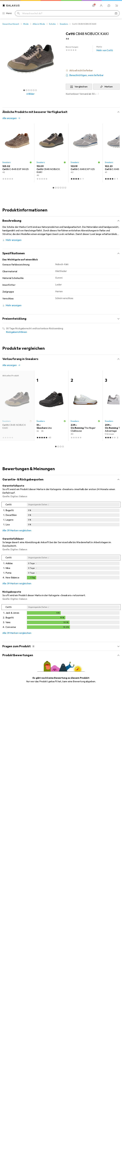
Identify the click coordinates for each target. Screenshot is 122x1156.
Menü (9, 13)
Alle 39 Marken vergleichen (16, 530)
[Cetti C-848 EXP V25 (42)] (85, 153)
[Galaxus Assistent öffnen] (109, 5)
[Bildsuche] (116, 13)
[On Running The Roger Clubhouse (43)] (85, 406)
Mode (26, 24)
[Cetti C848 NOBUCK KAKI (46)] (51, 153)
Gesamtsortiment (10, 24)
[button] (93, 70)
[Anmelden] (101, 6)
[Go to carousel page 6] (65, 187)
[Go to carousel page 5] (63, 187)
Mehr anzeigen (13, 240)
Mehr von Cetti (104, 49)
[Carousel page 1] (53, 187)
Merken (108, 86)
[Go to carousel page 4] (60, 187)
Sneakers (64, 24)
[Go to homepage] (11, 5)
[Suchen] (18, 13)
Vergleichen (81, 86)
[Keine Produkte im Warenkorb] (116, 5)
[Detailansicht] (61, 515)
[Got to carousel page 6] (36, 90)
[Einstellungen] (93, 5)
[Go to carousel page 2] (56, 187)
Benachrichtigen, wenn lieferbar (86, 75)
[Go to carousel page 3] (58, 187)
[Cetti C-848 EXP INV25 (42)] (17, 153)
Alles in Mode (39, 24)
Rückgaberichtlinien (16, 332)
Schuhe (52, 24)
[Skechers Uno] (51, 406)
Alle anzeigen (9, 118)
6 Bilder (30, 93)
